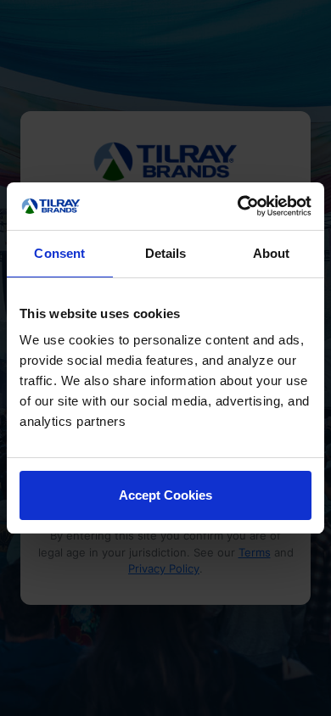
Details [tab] (166, 253)
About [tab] (271, 253)
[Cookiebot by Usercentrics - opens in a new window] (238, 206)
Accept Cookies (165, 495)
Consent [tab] (59, 253)
